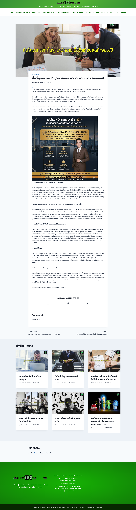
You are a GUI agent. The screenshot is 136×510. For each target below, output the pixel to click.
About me (114, 12)
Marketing (105, 12)
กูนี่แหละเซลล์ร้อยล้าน (38, 83)
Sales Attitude (77, 12)
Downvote (87, 303)
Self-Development (92, 12)
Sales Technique (48, 12)
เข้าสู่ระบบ (36, 453)
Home (12, 12)
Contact (123, 12)
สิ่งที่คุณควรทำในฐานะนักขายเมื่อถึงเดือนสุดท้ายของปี (91, 333)
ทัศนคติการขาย (35, 74)
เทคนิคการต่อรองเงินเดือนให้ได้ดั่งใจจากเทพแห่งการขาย (104, 378)
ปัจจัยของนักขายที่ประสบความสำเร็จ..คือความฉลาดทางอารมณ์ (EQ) (102, 421)
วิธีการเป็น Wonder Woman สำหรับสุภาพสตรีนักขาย (44, 333)
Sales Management (63, 12)
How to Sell (36, 12)
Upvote (48, 303)
